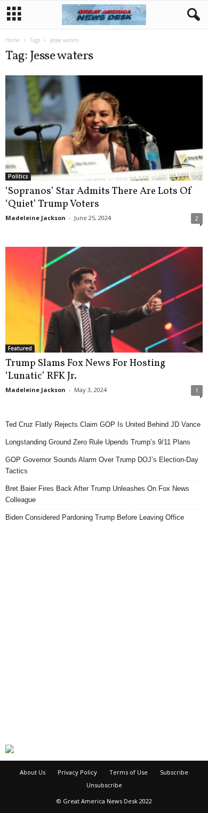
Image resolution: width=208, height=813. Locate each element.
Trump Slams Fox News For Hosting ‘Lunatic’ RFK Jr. (85, 369)
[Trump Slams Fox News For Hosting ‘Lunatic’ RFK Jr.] (104, 299)
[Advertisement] (104, 633)
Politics (18, 176)
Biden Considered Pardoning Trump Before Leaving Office (94, 517)
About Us (32, 772)
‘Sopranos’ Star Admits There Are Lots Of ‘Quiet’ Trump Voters (99, 197)
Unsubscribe (104, 785)
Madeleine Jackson (35, 218)
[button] (191, 15)
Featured (20, 348)
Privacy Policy (77, 772)
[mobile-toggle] (14, 15)
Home (12, 40)
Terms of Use (128, 772)
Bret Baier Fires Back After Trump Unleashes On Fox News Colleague (97, 494)
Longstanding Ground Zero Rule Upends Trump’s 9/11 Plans (97, 442)
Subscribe (174, 772)
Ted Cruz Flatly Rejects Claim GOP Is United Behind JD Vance (103, 424)
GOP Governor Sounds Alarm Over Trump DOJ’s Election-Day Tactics (101, 465)
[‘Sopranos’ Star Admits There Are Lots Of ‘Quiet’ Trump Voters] (104, 128)
